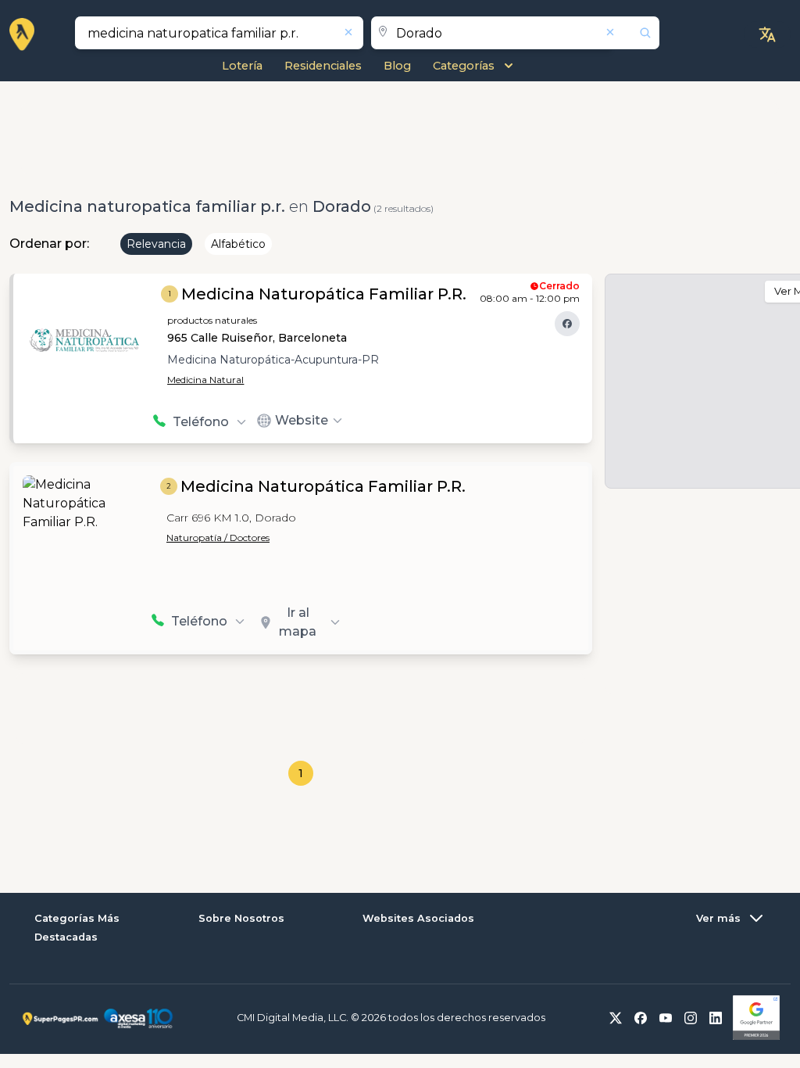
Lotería (242, 66)
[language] (767, 34)
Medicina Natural (205, 379)
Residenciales (323, 66)
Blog (397, 66)
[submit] (636, 33)
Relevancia (156, 244)
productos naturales (212, 320)
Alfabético (238, 244)
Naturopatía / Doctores (218, 537)
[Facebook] (567, 323)
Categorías (464, 66)
